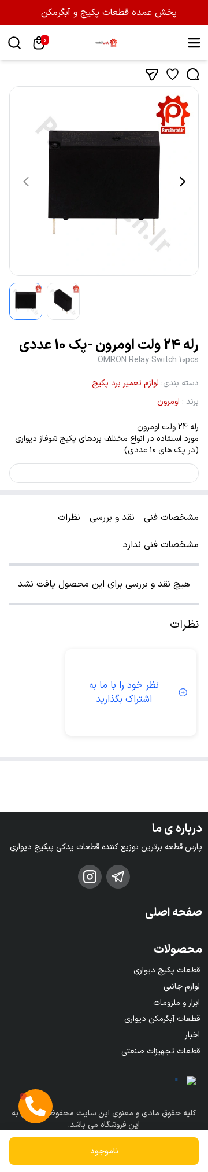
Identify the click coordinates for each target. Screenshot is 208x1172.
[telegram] (118, 877)
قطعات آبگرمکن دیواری (162, 1019)
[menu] (194, 43)
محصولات (178, 950)
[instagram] (90, 877)
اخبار (192, 1035)
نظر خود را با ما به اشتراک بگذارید (124, 692)
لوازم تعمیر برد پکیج (125, 383)
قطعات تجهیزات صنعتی (160, 1051)
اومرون (168, 402)
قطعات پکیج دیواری (166, 970)
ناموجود (104, 1151)
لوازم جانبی (182, 987)
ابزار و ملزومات (176, 1003)
